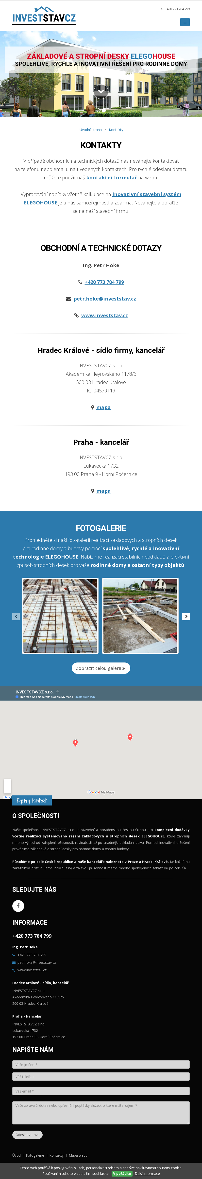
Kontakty (116, 129)
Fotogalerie (35, 1155)
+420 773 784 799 (177, 9)
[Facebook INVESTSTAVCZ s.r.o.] (18, 906)
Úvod (16, 1155)
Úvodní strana (91, 129)
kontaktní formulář (111, 177)
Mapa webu (78, 1155)
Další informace (147, 1173)
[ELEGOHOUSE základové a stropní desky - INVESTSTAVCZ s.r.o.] (44, 16)
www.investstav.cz (32, 970)
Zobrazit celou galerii (99, 668)
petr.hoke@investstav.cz (36, 962)
